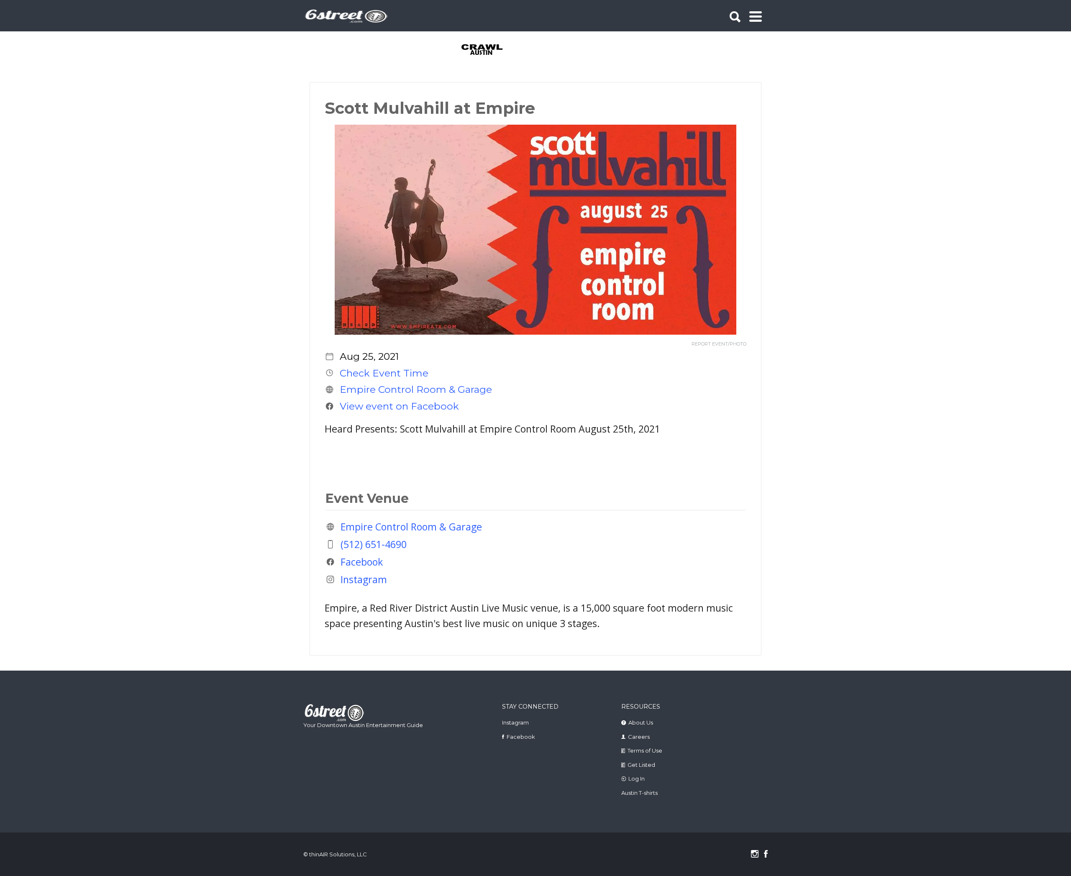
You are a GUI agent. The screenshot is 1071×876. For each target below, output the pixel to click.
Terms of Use (645, 750)
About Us (640, 722)
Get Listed (641, 764)
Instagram (364, 579)
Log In (636, 778)
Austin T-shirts (639, 792)
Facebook (362, 562)
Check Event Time (384, 373)
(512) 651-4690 (374, 544)
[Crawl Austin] (486, 50)
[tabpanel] (486, 50)
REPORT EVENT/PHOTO (719, 344)
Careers (639, 736)
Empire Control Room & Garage (416, 389)
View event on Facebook (399, 406)
